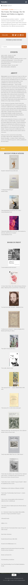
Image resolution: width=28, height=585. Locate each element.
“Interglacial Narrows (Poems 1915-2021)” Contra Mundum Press (11, 211)
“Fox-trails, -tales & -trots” (7, 368)
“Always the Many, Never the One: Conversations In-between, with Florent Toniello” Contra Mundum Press (13, 233)
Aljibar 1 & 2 (4, 523)
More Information (5, 66)
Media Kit (13, 66)
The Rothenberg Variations (7, 559)
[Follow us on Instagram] (18, 35)
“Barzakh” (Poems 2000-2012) (8, 348)
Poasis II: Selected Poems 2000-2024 (9, 170)
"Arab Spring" (4, 9)
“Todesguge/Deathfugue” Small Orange (7, 190)
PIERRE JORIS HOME (14, 40)
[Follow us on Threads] (23, 35)
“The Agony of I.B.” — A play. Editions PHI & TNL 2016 (13, 388)
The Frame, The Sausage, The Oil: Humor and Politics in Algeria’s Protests (13, 14)
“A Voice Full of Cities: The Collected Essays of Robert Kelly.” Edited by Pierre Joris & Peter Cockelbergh (13, 286)
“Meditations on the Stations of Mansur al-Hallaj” (12, 488)
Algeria (11, 9)
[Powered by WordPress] (8, 580)
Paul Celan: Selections (6, 534)
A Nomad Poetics (5, 518)
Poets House (4, 65)
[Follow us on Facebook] (13, 35)
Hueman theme (21, 580)
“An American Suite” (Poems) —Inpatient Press (12, 307)
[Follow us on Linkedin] (20, 35)
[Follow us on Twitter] (15, 35)
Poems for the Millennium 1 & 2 (8, 543)
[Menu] (26, 2)
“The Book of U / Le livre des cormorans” (11, 408)
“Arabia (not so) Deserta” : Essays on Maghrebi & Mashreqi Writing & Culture (12, 330)
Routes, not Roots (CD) (6, 554)
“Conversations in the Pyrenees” (8, 267)
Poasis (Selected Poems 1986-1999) (9, 539)
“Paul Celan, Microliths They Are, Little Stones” (12, 454)
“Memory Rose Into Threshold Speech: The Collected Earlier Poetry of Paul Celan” (13, 431)
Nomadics (4, 2)
